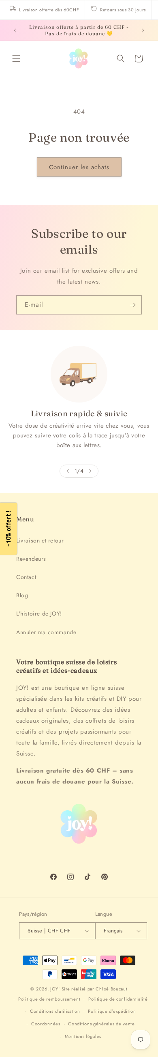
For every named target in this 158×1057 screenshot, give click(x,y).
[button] (16, 58)
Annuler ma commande (46, 632)
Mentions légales (83, 1036)
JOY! (55, 989)
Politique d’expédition (112, 1011)
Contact (26, 577)
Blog (22, 595)
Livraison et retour (40, 540)
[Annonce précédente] (15, 30)
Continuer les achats (79, 167)
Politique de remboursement (49, 999)
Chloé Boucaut (111, 989)
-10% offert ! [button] (8, 528)
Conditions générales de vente (101, 1023)
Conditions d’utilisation (55, 1011)
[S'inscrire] (132, 304)
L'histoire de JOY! (39, 613)
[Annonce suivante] (143, 30)
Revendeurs (31, 559)
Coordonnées (45, 1023)
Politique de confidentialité (118, 999)
